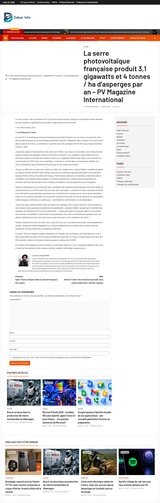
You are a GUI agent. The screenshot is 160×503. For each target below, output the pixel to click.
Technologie (9, 478)
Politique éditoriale (66, 2)
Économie (57, 38)
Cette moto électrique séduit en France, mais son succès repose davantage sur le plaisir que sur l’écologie (97, 32)
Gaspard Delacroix (26, 422)
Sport (102, 38)
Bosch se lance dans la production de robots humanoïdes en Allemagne (20, 416)
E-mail (12, 341)
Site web (13, 349)
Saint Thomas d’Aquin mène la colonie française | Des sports (36, 279)
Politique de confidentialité (87, 2)
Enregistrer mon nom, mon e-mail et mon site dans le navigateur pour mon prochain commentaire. (51, 357)
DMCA (54, 2)
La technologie (88, 38)
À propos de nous (27, 2)
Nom (12, 333)
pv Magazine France (27, 132)
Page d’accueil (17, 38)
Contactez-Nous (43, 2)
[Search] (155, 38)
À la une (32, 38)
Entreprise (84, 478)
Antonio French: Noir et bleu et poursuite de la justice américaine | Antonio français (83, 279)
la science (71, 38)
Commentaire (15, 299)
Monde (44, 38)
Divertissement (117, 38)
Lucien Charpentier (92, 106)
